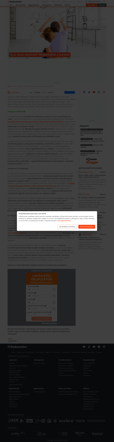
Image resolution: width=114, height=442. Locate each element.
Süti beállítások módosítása (67, 226)
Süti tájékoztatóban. (64, 220)
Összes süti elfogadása (86, 226)
